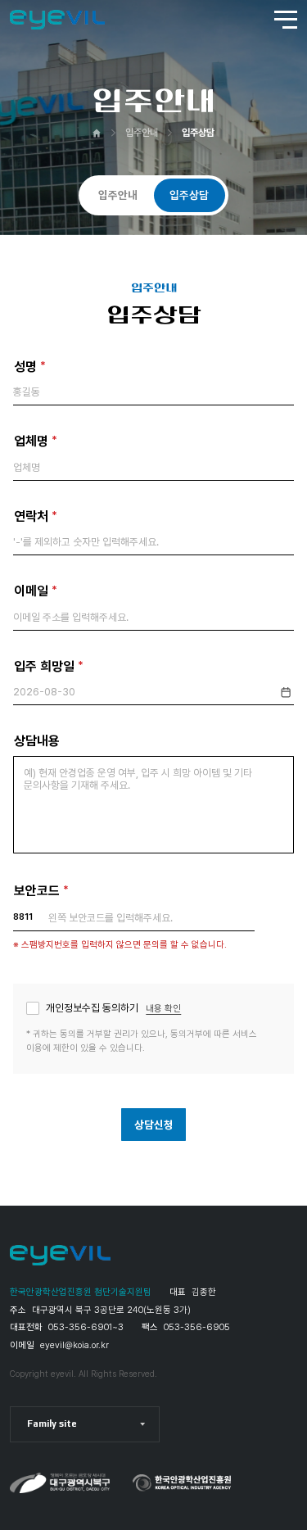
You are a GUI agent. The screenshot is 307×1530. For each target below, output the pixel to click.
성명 (32, 365)
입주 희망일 (51, 665)
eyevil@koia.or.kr (74, 1345)
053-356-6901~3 (86, 1327)
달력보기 (286, 694)
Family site (52, 1423)
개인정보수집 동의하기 (113, 1008)
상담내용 (37, 741)
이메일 (37, 590)
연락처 (37, 515)
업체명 (37, 440)
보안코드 (43, 890)
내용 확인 (163, 1008)
